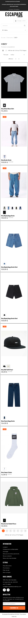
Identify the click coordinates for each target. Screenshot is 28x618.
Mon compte (6, 572)
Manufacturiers (7, 565)
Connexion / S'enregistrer (14, 9)
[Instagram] (8, 589)
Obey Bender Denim (6, 160)
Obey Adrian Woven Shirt (7, 109)
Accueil (3, 37)
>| (25, 530)
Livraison (5, 547)
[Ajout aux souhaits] (24, 66)
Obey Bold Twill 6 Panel (7, 370)
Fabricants (10, 37)
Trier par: (5, 54)
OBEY (15, 37)
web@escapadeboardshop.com (12, 586)
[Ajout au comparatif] (24, 66)
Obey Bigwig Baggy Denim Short (9, 267)
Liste (6, 50)
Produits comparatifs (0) (8, 47)
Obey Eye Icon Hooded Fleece (8, 524)
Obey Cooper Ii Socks (6, 472)
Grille (3, 50)
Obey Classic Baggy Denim (8, 421)
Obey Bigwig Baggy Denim (7, 216)
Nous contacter (7, 556)
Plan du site (6, 570)
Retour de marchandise (9, 558)
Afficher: (11, 59)
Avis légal (5, 551)
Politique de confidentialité (10, 549)
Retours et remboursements (11, 553)
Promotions (6, 568)
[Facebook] (4, 589)
